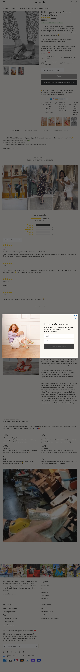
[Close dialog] (75, 317)
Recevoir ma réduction (59, 347)
